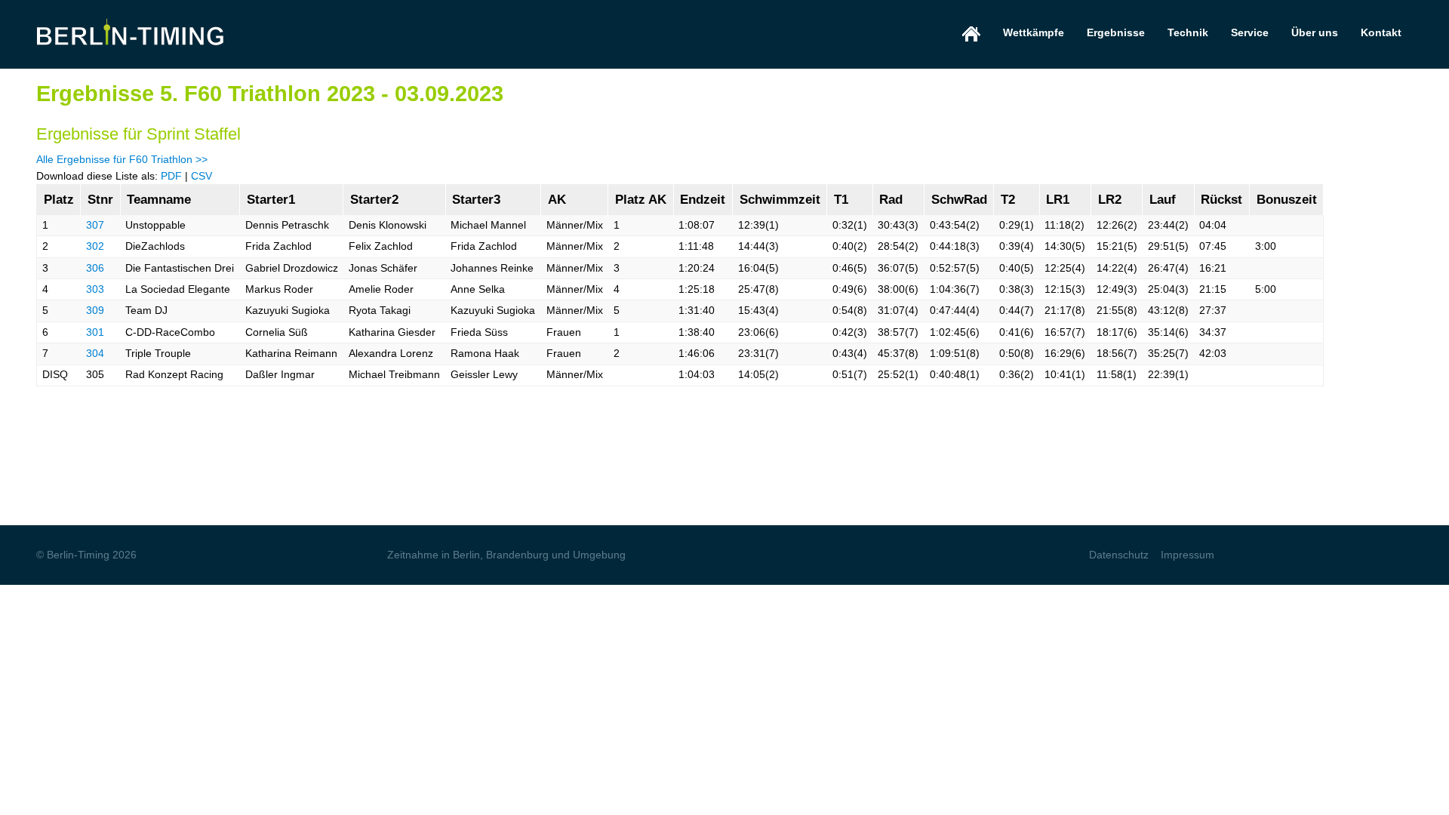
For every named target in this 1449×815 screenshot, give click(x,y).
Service (1250, 32)
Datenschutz (1119, 555)
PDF (171, 176)
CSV (201, 176)
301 (95, 332)
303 (95, 289)
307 (95, 225)
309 (95, 310)
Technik (1188, 32)
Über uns (1314, 32)
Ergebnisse (1116, 32)
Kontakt (1381, 32)
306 (95, 268)
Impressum (1187, 555)
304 (95, 353)
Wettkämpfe (1033, 32)
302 (95, 246)
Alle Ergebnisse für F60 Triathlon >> (122, 159)
